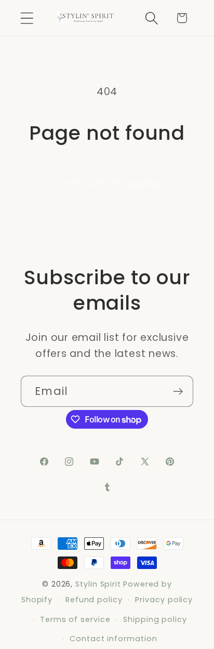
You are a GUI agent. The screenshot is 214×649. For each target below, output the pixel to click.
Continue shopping (107, 183)
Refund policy (94, 599)
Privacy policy (164, 599)
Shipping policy (155, 619)
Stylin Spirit (98, 584)
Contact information (113, 638)
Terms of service (75, 619)
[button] (27, 18)
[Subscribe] (178, 391)
